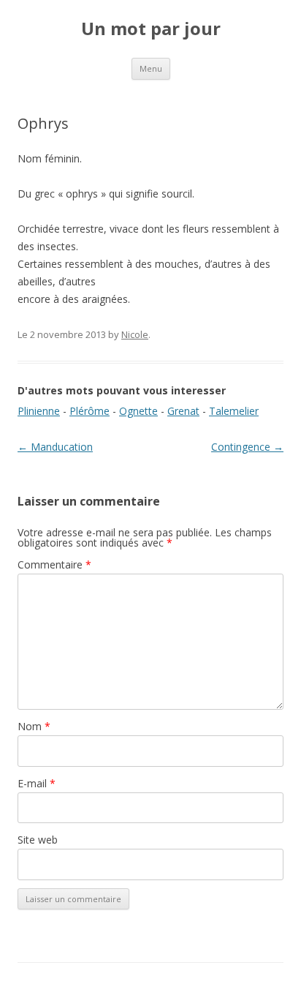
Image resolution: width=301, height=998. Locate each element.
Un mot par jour (151, 29)
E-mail (37, 783)
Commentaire (54, 564)
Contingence (247, 447)
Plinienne (39, 411)
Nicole (134, 334)
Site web (38, 840)
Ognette (138, 411)
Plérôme (89, 411)
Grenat (183, 411)
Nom (34, 726)
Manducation (55, 447)
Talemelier (234, 411)
